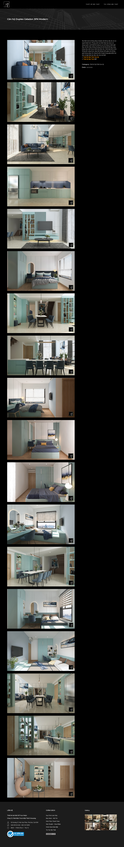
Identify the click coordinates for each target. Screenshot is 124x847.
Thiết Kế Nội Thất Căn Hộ (91, 57)
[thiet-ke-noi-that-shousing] (43, 60)
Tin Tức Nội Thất (51, 830)
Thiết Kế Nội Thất (88, 59)
